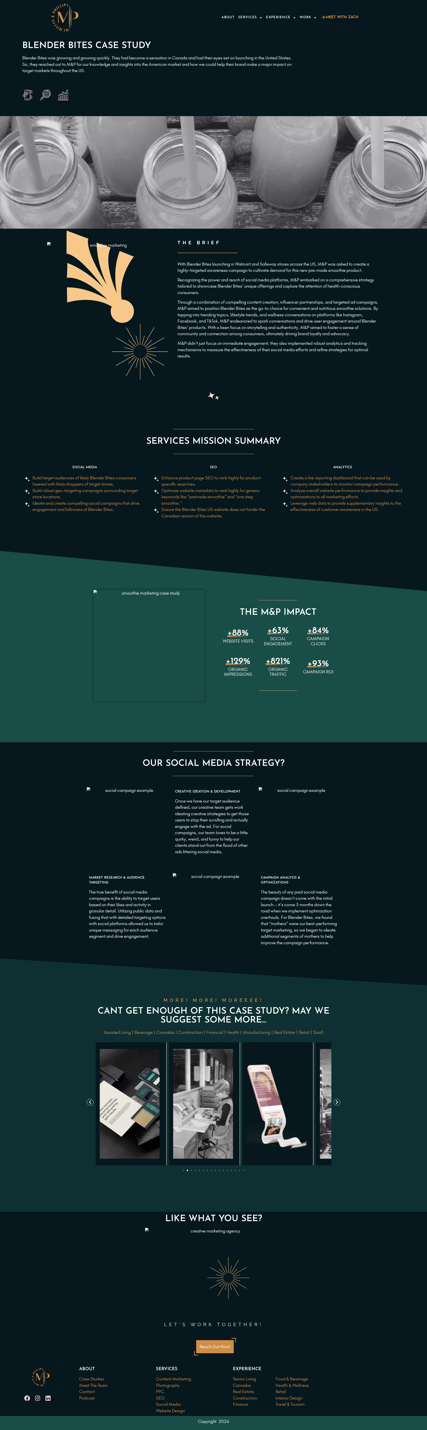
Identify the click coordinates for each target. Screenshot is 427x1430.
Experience (278, 17)
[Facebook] (27, 1398)
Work (305, 17)
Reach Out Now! (214, 1346)
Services (247, 17)
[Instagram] (37, 1398)
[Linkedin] (48, 1398)
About (228, 17)
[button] (90, 1102)
